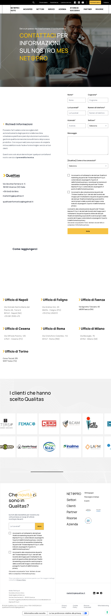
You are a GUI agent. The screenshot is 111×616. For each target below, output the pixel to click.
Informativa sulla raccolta (34, 613)
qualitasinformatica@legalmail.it (18, 201)
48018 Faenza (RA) (86, 309)
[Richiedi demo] (94, 2)
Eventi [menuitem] (86, 501)
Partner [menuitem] (72, 512)
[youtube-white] (83, 2)
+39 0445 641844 (11, 191)
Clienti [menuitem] (71, 506)
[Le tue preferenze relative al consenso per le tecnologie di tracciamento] (107, 612)
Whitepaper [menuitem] (89, 493)
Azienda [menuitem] (72, 524)
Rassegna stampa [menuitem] (91, 497)
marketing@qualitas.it (13, 196)
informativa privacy (28, 574)
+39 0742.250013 (50, 313)
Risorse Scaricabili (87, 606)
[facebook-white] (75, 2)
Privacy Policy (64, 606)
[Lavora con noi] (64, 2)
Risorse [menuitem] (72, 518)
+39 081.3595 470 (12, 316)
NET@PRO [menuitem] (74, 494)
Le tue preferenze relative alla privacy (65, 613)
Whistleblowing (103, 606)
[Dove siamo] (42, 2)
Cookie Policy (75, 606)
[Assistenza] (53, 2)
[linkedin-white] (79, 2)
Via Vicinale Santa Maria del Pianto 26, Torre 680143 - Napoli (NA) (17, 310)
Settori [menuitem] (71, 500)
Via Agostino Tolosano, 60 (89, 307)
